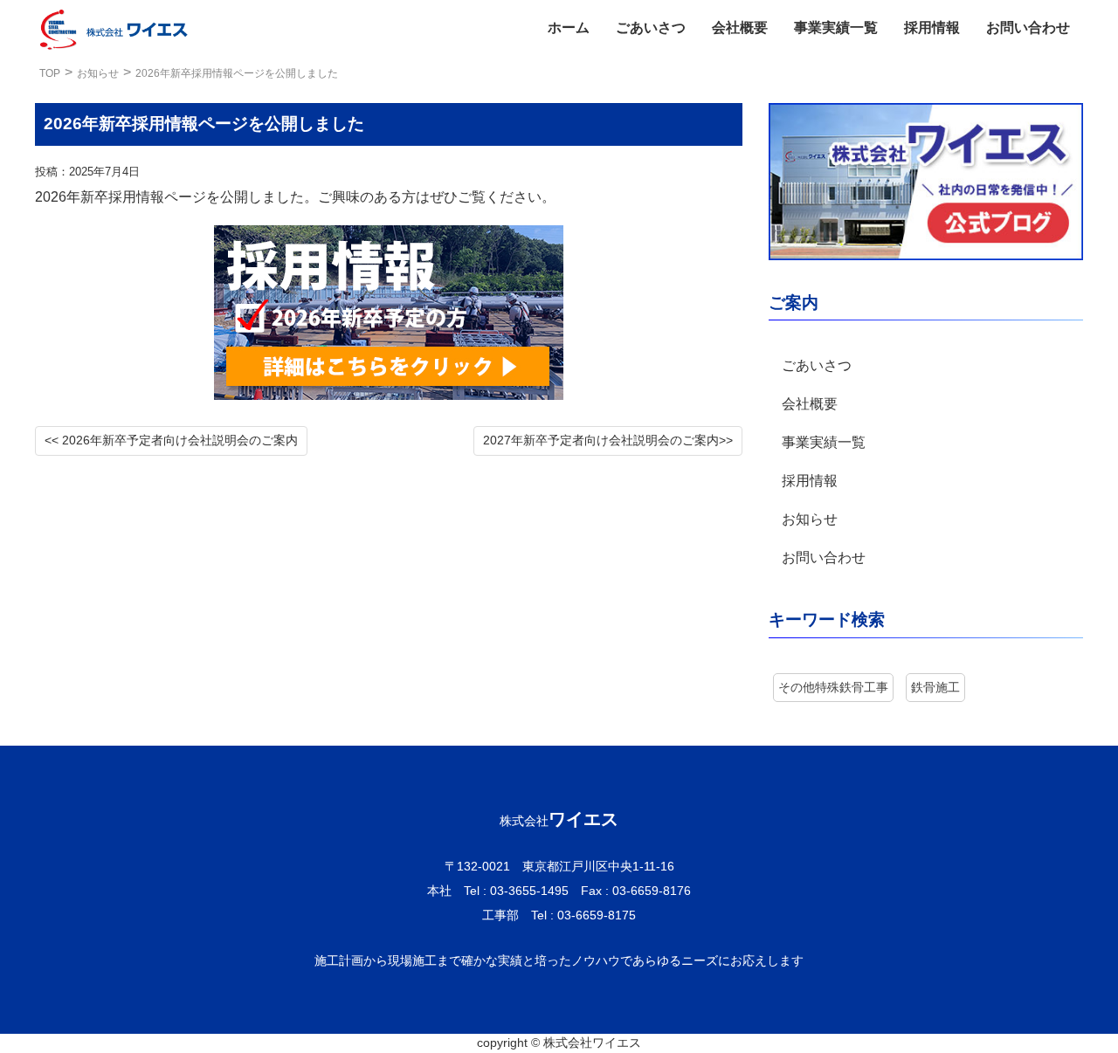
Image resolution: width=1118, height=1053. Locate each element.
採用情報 (932, 27)
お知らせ (98, 73)
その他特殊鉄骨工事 (833, 687)
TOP (49, 73)
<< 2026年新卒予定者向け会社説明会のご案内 (171, 440)
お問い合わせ (1028, 27)
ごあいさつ (651, 27)
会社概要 (740, 27)
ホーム (569, 27)
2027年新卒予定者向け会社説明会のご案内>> (608, 440)
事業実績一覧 (836, 27)
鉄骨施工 (935, 687)
